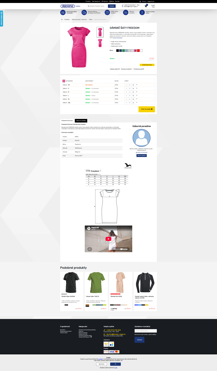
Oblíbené (111, 1)
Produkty (88, 1)
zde (116, 367)
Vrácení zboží (63, 332)
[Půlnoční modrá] (120, 50)
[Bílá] (141, 50)
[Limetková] (104, 305)
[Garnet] (118, 305)
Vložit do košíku (146, 109)
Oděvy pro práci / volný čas (79, 19)
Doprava (81, 331)
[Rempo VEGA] (70, 5)
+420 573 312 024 (142, 152)
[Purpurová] (135, 50)
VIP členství (104, 1)
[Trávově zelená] (94, 305)
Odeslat (139, 340)
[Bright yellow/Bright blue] (146, 305)
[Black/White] (143, 305)
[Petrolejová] (101, 305)
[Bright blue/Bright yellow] (139, 305)
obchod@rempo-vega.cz (116, 334)
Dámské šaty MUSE (116, 296)
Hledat (112, 6)
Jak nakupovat (96, 1)
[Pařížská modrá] (97, 305)
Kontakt (117, 1)
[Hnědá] (87, 305)
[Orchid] (132, 50)
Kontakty (62, 330)
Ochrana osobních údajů (85, 335)
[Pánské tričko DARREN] (71, 282)
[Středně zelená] (123, 50)
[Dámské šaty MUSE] (120, 282)
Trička (90, 19)
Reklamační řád (83, 334)
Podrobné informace (67, 120)
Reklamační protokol (65, 331)
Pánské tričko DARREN (68, 296)
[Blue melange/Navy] (136, 305)
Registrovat (151, 1)
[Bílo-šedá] (63, 305)
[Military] (115, 305)
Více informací (117, 37)
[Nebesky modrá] (126, 50)
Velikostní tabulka (81, 120)
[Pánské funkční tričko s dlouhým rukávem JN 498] (145, 282)
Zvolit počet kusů (147, 65)
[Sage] (129, 50)
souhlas (100, 359)
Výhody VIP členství (84, 337)
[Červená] (138, 50)
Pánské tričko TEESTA (92, 296)
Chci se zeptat (142, 155)
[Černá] (117, 50)
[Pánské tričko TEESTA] (96, 282)
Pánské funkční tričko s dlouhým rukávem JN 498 (144, 297)
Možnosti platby (83, 332)
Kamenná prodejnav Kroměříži (72, 12)
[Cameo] (125, 305)
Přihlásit (144, 1)
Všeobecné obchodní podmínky (87, 330)
